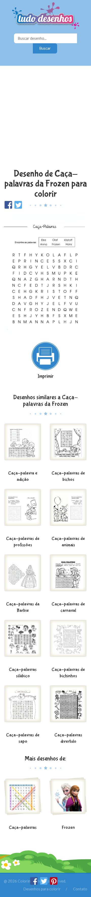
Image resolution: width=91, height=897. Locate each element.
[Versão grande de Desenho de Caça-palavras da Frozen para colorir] (45, 273)
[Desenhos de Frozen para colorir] (68, 800)
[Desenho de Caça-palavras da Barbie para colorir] (23, 577)
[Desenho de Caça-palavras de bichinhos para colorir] (68, 642)
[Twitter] (44, 883)
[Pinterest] (53, 883)
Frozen (68, 827)
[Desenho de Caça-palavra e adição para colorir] (23, 446)
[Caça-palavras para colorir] (23, 800)
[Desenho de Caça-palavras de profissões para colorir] (23, 511)
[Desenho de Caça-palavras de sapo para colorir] (23, 708)
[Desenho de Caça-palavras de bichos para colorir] (68, 446)
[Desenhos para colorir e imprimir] (45, 16)
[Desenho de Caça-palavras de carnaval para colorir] (68, 577)
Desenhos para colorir (42, 889)
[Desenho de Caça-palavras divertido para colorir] (68, 708)
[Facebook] (34, 883)
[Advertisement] (45, 118)
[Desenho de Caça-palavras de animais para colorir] (68, 511)
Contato (80, 889)
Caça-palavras (23, 827)
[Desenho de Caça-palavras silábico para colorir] (23, 642)
